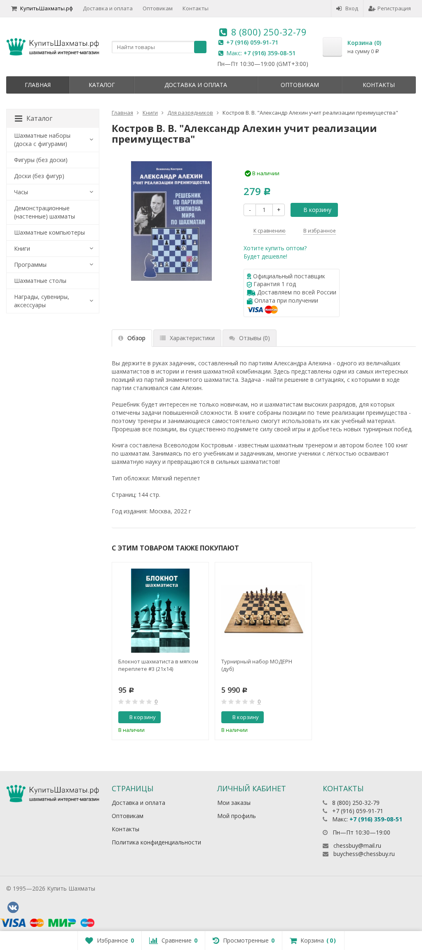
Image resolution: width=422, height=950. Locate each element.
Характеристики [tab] (192, 338)
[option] (160, 651)
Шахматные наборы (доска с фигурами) (42, 140)
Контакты (196, 8)
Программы (30, 264)
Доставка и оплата (108, 8)
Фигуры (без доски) (41, 160)
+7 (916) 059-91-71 (252, 42)
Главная (38, 85)
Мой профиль (236, 816)
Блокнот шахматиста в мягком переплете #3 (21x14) (158, 665)
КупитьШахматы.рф (46, 8)
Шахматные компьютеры (49, 232)
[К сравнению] (186, 717)
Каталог (102, 85)
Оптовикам (158, 8)
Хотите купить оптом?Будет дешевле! (275, 252)
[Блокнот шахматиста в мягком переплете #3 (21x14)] (160, 611)
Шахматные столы (40, 281)
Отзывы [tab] (254, 338)
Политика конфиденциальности (156, 842)
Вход (351, 8)
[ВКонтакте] (12, 907)
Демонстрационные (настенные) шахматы (44, 212)
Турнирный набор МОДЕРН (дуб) (256, 665)
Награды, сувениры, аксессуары (41, 301)
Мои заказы (234, 803)
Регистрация (394, 8)
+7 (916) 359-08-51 (269, 53)
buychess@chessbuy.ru (364, 854)
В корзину (317, 210)
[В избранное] (199, 717)
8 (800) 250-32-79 (269, 32)
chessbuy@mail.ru (357, 845)
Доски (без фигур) (39, 176)
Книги (22, 248)
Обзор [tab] (136, 338)
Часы (21, 192)
